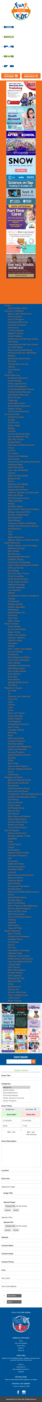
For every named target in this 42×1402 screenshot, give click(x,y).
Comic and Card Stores (18, 791)
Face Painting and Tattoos (19, 657)
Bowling (11, 428)
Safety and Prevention (17, 749)
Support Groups (15, 408)
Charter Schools (15, 316)
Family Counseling (16, 576)
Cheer (10, 841)
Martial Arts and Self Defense (21, 875)
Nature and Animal (16, 738)
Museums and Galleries (18, 484)
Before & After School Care (20, 313)
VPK (10, 372)
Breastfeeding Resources (19, 556)
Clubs (10, 701)
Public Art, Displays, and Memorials (23, 492)
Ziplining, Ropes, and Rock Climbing (23, 539)
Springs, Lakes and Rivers (19, 511)
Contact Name (7, 1245)
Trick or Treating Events (18, 995)
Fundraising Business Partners (21, 389)
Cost (3, 1270)
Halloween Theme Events (19, 955)
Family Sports (14, 849)
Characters (12, 643)
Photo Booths (14, 679)
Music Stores (13, 813)
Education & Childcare (14, 310)
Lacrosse (12, 872)
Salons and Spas (15, 500)
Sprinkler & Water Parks (18, 514)
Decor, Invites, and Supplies (20, 648)
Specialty (12, 757)
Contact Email (7, 1253)
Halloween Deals (15, 953)
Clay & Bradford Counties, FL (21, 1369)
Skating (11, 503)
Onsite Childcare (15, 336)
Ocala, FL (21, 1364)
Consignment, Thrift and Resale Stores (25, 793)
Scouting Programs (16, 752)
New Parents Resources (18, 394)
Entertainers (13, 654)
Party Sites (12, 676)
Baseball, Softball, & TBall (19, 835)
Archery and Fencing (17, 833)
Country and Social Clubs (19, 433)
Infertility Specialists (16, 587)
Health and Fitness (16, 863)
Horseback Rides (15, 464)
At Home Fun (13, 422)
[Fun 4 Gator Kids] (21, 11)
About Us (21, 1348)
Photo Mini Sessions (16, 969)
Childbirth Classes (15, 559)
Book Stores (13, 785)
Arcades (11, 419)
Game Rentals (14, 662)
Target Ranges (14, 520)
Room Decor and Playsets (19, 816)
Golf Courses (13, 458)
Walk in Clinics (14, 620)
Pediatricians (13, 609)
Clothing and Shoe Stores (19, 788)
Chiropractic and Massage (19, 562)
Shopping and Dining (13, 777)
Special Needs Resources (19, 405)
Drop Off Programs (16, 319)
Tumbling (12, 919)
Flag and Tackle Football (18, 852)
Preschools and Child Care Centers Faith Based (23, 340)
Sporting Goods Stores (18, 821)
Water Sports (13, 925)
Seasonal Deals (14, 981)
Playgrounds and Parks (18, 489)
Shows (11, 983)
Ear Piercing (13, 799)
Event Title (5, 1075)
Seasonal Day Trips (16, 978)
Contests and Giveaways (18, 936)
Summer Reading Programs (20, 768)
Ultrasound (12, 615)
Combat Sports (14, 844)
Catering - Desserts (16, 637)
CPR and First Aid (15, 567)
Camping (12, 430)
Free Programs (14, 721)
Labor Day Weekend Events (20, 961)
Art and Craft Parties (17, 629)
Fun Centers (13, 453)
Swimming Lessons (16, 914)
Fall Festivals (13, 941)
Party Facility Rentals (17, 671)
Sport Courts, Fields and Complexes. (24, 509)
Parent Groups (14, 397)
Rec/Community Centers (18, 498)
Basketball (12, 838)
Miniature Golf (14, 478)
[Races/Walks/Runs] (16, 1092)
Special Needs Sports (17, 897)
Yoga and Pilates (15, 927)
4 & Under (12, 690)
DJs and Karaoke (15, 651)
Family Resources (12, 375)
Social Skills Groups (16, 403)
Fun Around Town (12, 414)
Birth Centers (13, 551)
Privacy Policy (21, 1345)
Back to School (14, 933)
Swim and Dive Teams (17, 911)
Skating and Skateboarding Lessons (23, 891)
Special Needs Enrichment (19, 754)
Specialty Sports (15, 900)
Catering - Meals (15, 640)
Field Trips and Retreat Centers (21, 444)
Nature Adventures (16, 486)
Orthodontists (14, 601)
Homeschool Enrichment (18, 724)
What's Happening (12, 930)
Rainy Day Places (15, 495)
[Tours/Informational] (16, 1095)
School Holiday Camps (17, 308)
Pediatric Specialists (16, 606)
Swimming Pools (15, 517)
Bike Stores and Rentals (18, 782)
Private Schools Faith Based (20, 350)
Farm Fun (12, 947)
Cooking (11, 704)
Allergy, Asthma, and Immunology (22, 545)
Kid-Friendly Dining (16, 807)
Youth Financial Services (18, 411)
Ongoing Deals (14, 964)
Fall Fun (11, 944)
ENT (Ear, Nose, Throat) (18, 573)
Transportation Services (18, 364)
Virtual (10, 771)
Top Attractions (14, 528)
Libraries (11, 472)
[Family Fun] (16, 1087)
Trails (10, 534)
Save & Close (12, 1296)
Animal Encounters (16, 416)
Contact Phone (7, 1262)
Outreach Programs (16, 740)
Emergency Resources (18, 377)
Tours (10, 531)
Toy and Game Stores (17, 827)
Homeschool (13, 327)
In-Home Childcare (16, 330)
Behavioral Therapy (16, 548)
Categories (6, 1084)
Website (4, 1237)
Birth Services (14, 553)
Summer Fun (13, 989)
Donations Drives (15, 939)
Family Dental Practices (18, 578)
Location (5, 1170)
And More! (21, 1372)
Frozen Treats (14, 805)
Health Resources (12, 542)
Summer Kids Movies (17, 992)
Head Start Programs (17, 324)
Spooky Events (14, 986)
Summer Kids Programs (18, 766)
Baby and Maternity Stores (19, 779)
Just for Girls (13, 726)
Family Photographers (17, 386)
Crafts (10, 707)
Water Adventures (15, 537)
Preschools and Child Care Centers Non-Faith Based (23, 346)
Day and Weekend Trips (18, 436)
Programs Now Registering (19, 746)
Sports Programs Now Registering (22, 905)
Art (9, 693)
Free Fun (12, 450)
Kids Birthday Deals (16, 668)
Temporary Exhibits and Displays (22, 523)
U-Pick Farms (14, 997)
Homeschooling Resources (19, 391)
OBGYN (11, 592)
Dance (10, 710)
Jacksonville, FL (21, 1367)
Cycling (11, 847)
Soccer (11, 894)
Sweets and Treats (16, 824)
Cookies (11, 645)
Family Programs (15, 718)
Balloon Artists (14, 632)
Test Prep (12, 361)
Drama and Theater (16, 713)
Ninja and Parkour (15, 877)
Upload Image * (10, 1202)
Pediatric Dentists (15, 604)
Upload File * (9, 1222)
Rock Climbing (14, 883)
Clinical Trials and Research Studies (23, 564)
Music (10, 735)
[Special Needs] (16, 1090)
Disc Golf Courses (16, 439)
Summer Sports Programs (19, 908)
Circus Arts (12, 699)
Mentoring (12, 732)
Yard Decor (12, 685)
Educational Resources (18, 322)
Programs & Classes (13, 687)
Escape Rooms (14, 442)
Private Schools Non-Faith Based (22, 352)
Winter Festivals (15, 1000)
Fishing (11, 447)
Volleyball (12, 922)
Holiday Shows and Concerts (20, 958)
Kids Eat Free (14, 810)
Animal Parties (14, 626)
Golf (9, 858)
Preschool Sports (15, 880)
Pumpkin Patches (15, 972)
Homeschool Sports (16, 866)
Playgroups (12, 400)
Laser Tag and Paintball (18, 470)
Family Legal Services (17, 383)
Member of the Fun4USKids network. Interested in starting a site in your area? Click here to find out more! (21, 1359)
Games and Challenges (18, 456)
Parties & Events (11, 623)
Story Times (13, 763)
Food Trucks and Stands (18, 659)
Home (21, 1341)
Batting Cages (14, 425)
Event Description (8, 1141)
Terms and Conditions (21, 1343)
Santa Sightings (14, 975)
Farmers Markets (15, 802)
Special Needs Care (16, 612)
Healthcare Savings (16, 584)
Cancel (10, 1302)
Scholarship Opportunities (19, 358)
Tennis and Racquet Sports (19, 916)
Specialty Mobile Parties (18, 682)
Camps (7, 305)
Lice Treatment (14, 590)
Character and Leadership (19, 696)
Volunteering (13, 774)
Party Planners (14, 673)
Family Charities (15, 380)
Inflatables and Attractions (19, 665)
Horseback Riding (15, 869)
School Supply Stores (17, 819)
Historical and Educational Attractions (24, 461)
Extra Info (5, 1178)
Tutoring (11, 366)
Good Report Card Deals (18, 950)
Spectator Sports (15, 506)
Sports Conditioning (16, 902)
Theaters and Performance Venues (23, 525)
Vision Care (13, 618)
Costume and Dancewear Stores (22, 796)
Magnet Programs (15, 333)
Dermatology (13, 570)
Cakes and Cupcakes (17, 634)
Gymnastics (13, 861)
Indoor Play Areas (15, 467)
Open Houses (14, 967)
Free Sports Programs (17, 855)
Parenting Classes (15, 743)
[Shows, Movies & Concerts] (16, 1098)
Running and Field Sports (19, 886)
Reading (11, 355)
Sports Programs (11, 830)
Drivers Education (15, 715)
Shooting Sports (15, 888)
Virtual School (14, 369)
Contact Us (21, 1350)
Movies (11, 481)
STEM (10, 760)
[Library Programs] (16, 1100)
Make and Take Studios (18, 475)
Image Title (8, 1193)
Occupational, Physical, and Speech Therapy (23, 597)
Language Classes (16, 729)
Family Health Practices (18, 581)
